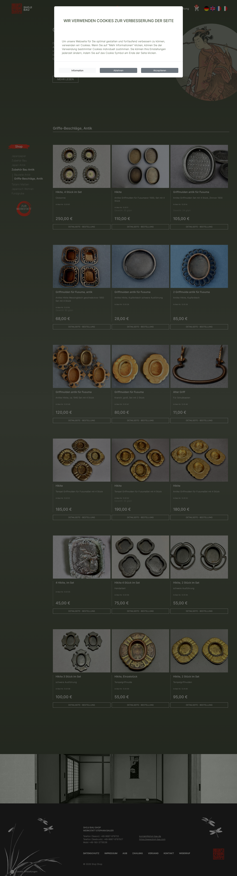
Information (77, 70)
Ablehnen (118, 70)
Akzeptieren (159, 70)
